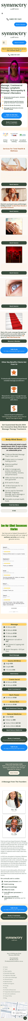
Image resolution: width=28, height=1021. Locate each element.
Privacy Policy (8, 996)
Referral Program (9, 983)
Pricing (6, 985)
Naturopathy (8, 971)
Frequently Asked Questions (12, 992)
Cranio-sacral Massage (10, 977)
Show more (14, 608)
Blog (5, 998)
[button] (2, 13)
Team (5, 969)
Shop (5, 987)
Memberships (8, 981)
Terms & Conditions (9, 994)
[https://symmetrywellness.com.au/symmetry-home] (14, 6)
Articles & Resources (10, 990)
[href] (14, 1010)
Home (6, 967)
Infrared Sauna (8, 979)
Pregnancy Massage (9, 975)
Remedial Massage (9, 973)
